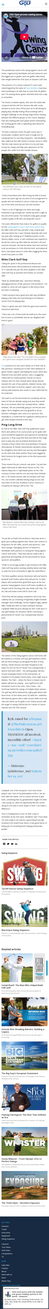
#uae (13, 745)
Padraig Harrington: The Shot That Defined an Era (24, 1116)
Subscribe (5, 1265)
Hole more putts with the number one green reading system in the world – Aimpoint (27, 1294)
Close (47, 1288)
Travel (4, 1229)
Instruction (6, 1232)
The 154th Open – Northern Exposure (21, 1202)
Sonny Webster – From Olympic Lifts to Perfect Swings (22, 1160)
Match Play (6, 1281)
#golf (21, 745)
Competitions (7, 1253)
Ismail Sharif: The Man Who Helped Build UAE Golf (22, 986)
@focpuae (35, 719)
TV (3, 1257)
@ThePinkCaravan (23, 724)
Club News (6, 1250)
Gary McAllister (32, 88)
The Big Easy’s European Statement (20, 1073)
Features (5, 1226)
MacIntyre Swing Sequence (15, 930)
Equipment (6, 1236)
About (4, 1271)
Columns (5, 1244)
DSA (3, 365)
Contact (5, 1268)
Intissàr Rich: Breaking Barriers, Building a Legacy (23, 1030)
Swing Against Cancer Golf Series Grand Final (26, 227)
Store (4, 1277)
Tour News (6, 1247)
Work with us (7, 1274)
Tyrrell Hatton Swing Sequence (17, 888)
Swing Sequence (8, 1239)
